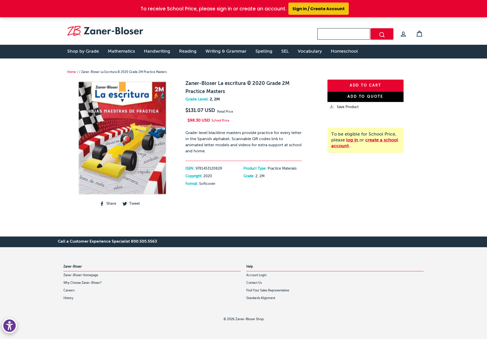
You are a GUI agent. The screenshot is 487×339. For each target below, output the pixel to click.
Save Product (347, 107)
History (68, 298)
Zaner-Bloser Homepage (80, 275)
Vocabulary (310, 51)
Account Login (256, 275)
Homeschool (344, 51)
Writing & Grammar (226, 51)
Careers (69, 290)
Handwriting (157, 51)
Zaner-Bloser (72, 266)
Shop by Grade (83, 51)
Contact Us (254, 283)
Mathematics (121, 51)
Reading (188, 51)
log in (352, 140)
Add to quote (365, 96)
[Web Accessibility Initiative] (9, 325)
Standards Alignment (260, 298)
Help (249, 266)
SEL (285, 51)
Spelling (263, 51)
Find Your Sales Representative (267, 290)
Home (71, 72)
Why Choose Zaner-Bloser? (82, 283)
